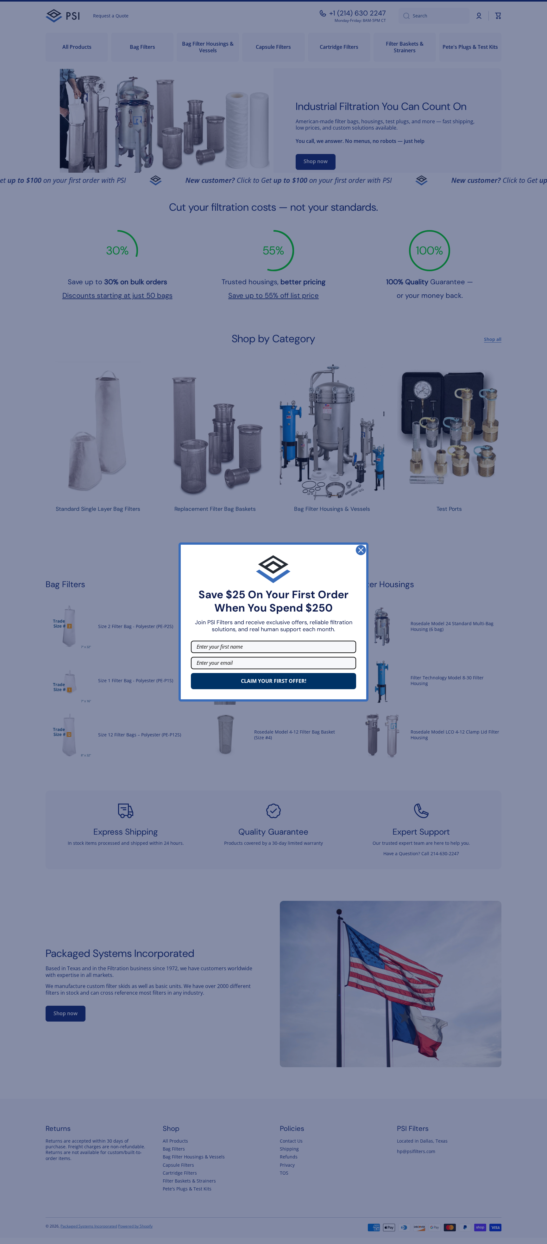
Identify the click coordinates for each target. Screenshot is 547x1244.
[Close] (360, 550)
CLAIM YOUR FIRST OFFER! (273, 680)
